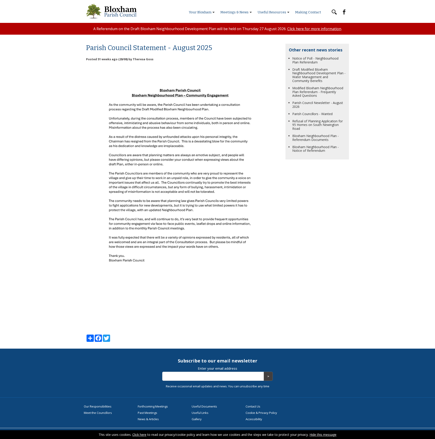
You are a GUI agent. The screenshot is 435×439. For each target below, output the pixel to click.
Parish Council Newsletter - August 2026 (317, 105)
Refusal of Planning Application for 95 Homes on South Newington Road (317, 125)
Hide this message (322, 434)
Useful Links (200, 413)
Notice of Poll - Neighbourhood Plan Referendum (315, 60)
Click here (139, 434)
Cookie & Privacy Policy (261, 413)
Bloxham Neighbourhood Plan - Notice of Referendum (315, 149)
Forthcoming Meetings (153, 406)
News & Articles (148, 419)
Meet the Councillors (98, 413)
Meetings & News (234, 12)
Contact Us (253, 406)
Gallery (197, 419)
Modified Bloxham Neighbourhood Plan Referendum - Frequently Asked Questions (317, 92)
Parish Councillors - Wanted (312, 114)
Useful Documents (204, 406)
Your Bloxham (200, 12)
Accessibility (254, 419)
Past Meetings (147, 413)
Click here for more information (314, 28)
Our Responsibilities (97, 406)
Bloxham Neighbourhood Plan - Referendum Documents (315, 138)
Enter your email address (217, 368)
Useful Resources (272, 12)
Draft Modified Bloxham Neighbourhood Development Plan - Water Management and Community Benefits (319, 75)
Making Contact (308, 12)
